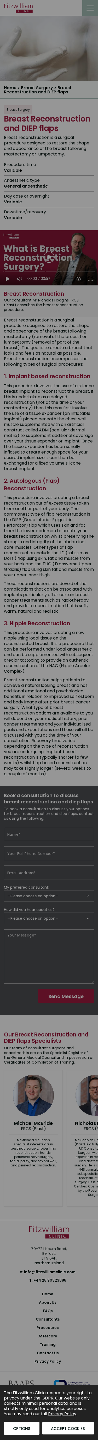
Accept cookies (68, 1428)
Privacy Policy (62, 1414)
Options (21, 1428)
